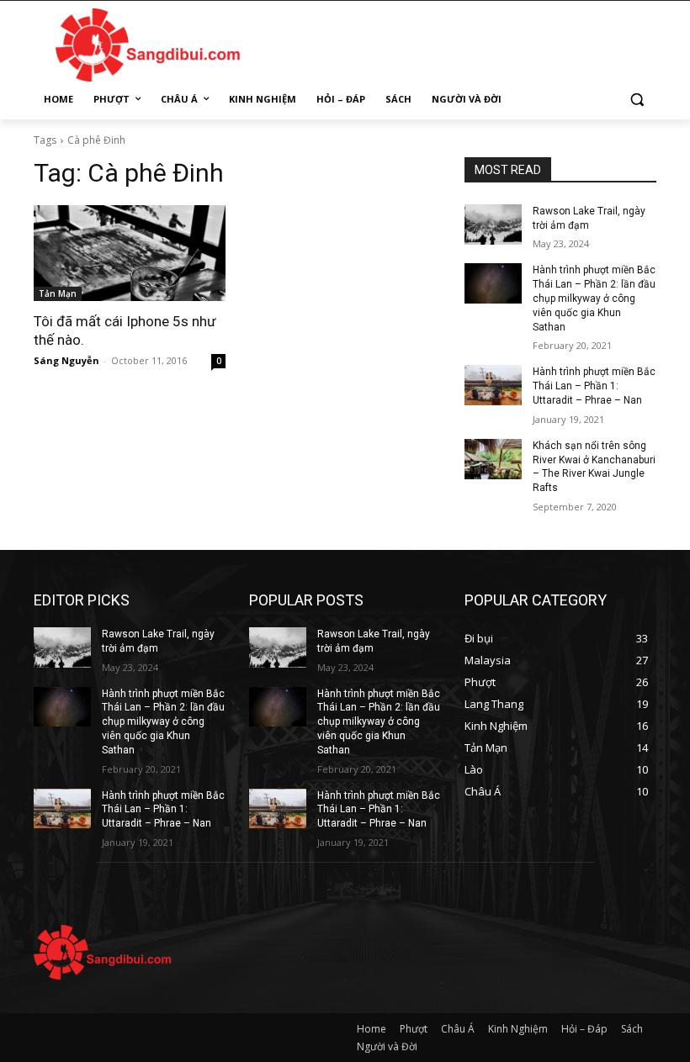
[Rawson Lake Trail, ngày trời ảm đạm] (493, 224)
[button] (636, 99)
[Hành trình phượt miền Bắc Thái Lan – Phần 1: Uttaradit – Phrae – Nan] (493, 385)
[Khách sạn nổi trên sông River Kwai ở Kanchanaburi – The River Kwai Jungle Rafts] (493, 459)
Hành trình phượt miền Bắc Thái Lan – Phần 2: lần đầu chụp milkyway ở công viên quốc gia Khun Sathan (594, 298)
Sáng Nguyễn (66, 360)
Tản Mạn (58, 293)
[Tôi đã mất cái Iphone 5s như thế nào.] (130, 253)
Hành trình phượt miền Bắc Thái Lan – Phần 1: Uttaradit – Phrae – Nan (594, 386)
